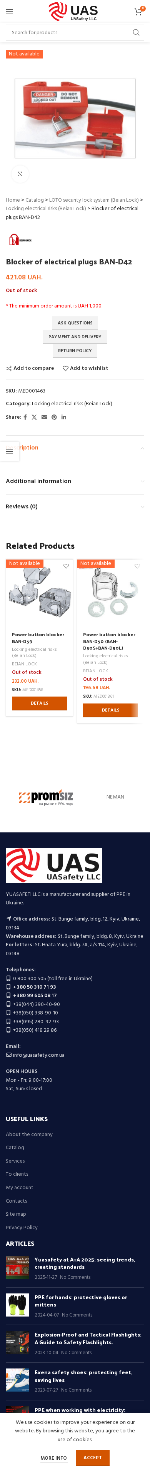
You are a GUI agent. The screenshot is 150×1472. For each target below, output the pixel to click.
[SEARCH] (136, 33)
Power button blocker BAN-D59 (38, 637)
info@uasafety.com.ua (39, 1055)
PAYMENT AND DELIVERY (75, 337)
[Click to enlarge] (20, 174)
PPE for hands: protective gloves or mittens (81, 1301)
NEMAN (115, 797)
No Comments (75, 1278)
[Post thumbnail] (17, 1269)
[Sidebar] (9, 451)
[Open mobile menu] (9, 11)
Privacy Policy (22, 1228)
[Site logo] (75, 11)
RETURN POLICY (75, 351)
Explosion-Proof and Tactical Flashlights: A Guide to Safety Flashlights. (88, 1338)
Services (15, 1161)
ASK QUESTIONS (75, 323)
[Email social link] (44, 417)
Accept (92, 1458)
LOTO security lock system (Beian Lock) (94, 200)
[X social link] (34, 417)
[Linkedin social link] (63, 417)
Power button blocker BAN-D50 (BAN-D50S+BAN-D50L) (109, 641)
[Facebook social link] (25, 417)
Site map (16, 1214)
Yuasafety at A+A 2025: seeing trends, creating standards (85, 1263)
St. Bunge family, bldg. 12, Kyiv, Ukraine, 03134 (73, 923)
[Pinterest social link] (54, 417)
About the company (29, 1135)
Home (13, 200)
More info (54, 1458)
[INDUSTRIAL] (46, 798)
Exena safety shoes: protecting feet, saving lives (84, 1376)
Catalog (34, 200)
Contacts (16, 1201)
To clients (17, 1174)
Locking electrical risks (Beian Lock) (46, 208)
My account (19, 1188)
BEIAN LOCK (24, 664)
